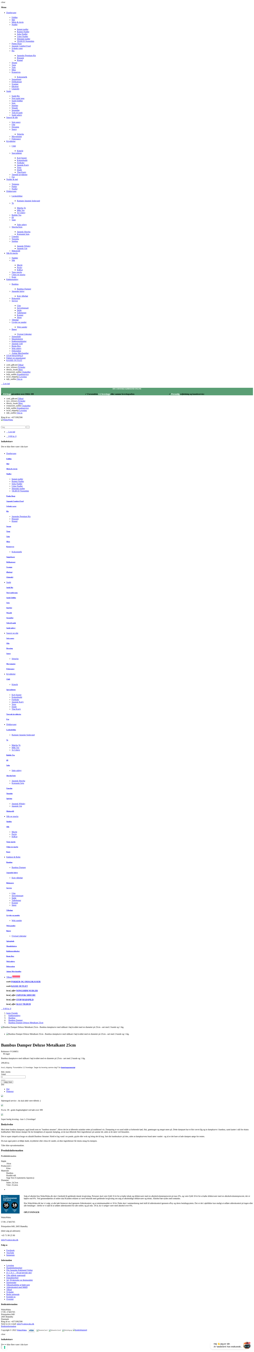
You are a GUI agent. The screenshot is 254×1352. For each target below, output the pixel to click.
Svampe (15, 84)
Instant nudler (22, 29)
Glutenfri (15, 89)
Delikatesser (17, 82)
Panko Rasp (17, 43)
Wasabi (15, 108)
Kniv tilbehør (22, 296)
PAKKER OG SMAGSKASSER (26, 981)
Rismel (20, 60)
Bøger (14, 329)
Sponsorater (11, 1282)
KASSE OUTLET (19, 986)
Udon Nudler (22, 36)
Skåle (19, 310)
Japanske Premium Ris (26, 55)
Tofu (14, 67)
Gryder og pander (19, 322)
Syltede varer (17, 48)
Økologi (15, 86)
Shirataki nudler (23, 39)
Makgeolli (16, 251)
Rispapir (20, 58)
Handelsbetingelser (14, 1268)
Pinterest (9, 1091)
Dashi (19, 170)
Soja (13, 103)
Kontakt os (10, 1297)
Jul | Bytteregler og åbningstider (19, 1280)
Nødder (15, 258)
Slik (13, 260)
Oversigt (9, 1299)
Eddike (15, 17)
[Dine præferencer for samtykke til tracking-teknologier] (4, 1347)
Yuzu (19, 167)
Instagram (10, 1255)
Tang (14, 65)
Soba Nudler (22, 34)
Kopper (20, 315)
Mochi (19, 265)
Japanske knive (18, 291)
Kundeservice (23, 374)
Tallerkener (21, 313)
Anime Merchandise (20, 353)
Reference (5, 1051)
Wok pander (22, 327)
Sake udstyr (22, 224)
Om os (19, 379)
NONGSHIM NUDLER (27, 990)
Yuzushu (15, 239)
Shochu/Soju (17, 227)
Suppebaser (16, 79)
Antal (3, 1074)
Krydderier (10, 674)
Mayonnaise (17, 136)
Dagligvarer (11, 453)
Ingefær (15, 105)
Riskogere (16, 298)
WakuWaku (22, 1330)
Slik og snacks (12, 816)
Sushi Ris (16, 96)
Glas (19, 305)
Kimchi (20, 151)
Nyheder (21, 367)
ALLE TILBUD (23, 1004)
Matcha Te (21, 208)
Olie (13, 124)
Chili (14, 146)
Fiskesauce (16, 139)
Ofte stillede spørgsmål (15, 1275)
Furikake (20, 163)
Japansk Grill (17, 344)
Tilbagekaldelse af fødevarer (18, 1285)
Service (15, 301)
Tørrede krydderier (19, 174)
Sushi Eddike (17, 101)
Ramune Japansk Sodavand (28, 201)
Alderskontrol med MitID (17, 1287)
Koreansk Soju (23, 234)
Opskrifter (26, 372)
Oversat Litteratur (24, 334)
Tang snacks (17, 272)
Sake (14, 220)
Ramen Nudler (23, 32)
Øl (13, 217)
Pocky (19, 267)
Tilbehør (15, 320)
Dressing (15, 127)
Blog (20, 369)
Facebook (10, 1250)
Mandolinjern (17, 339)
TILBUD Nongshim (25, 41)
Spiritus (15, 241)
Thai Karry (21, 172)
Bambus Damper (24, 289)
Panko (14, 186)
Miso (14, 70)
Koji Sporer (22, 158)
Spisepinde (16, 336)
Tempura (15, 184)
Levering (23, 377)
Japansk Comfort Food (21, 46)
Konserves (16, 72)
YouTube (10, 1253)
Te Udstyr (21, 213)
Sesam (14, 63)
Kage (14, 277)
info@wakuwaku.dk (9, 1240)
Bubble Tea (16, 215)
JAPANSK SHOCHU (26, 995)
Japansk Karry (23, 165)
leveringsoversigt (68, 1067)
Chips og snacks (18, 274)
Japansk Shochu (23, 232)
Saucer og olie (12, 633)
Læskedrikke (17, 196)
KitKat (20, 270)
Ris (13, 51)
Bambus (15, 284)
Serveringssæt (23, 308)
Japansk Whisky (24, 246)
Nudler (14, 24)
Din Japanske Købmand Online (19, 1270)
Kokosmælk (22, 77)
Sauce (14, 129)
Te (13, 203)
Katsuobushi (22, 160)
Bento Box (16, 346)
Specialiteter (17, 153)
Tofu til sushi (17, 113)
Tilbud (20, 365)
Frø (13, 177)
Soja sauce (16, 122)
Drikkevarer (11, 724)
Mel (13, 20)
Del (2, 1084)
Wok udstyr (16, 348)
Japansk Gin (22, 248)
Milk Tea (20, 210)
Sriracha (20, 134)
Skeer (19, 317)
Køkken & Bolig (13, 857)
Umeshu (15, 236)
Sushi (8, 582)
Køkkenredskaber (19, 341)
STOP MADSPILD (25, 999)
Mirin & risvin (18, 22)
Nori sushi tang (18, 98)
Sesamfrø (15, 110)
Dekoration (16, 351)
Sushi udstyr (17, 115)
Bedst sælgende (12, 1294)
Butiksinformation (8, 1326)
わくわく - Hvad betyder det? (19, 1273)
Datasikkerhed (12, 1278)
